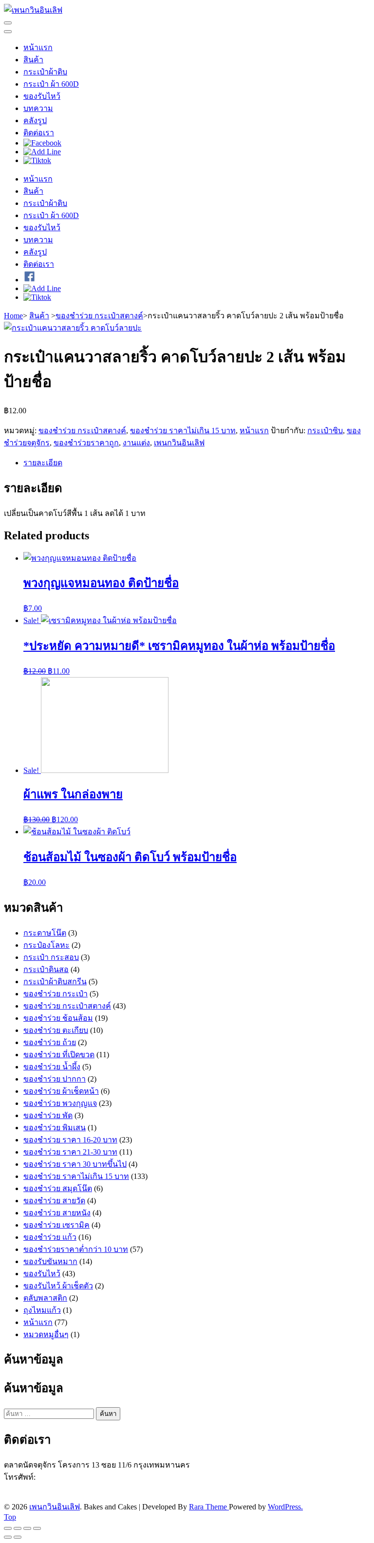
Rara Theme (209, 1507)
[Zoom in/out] (37, 1528)
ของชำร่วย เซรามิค (56, 1225)
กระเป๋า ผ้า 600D (51, 84)
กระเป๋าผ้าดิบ (45, 72)
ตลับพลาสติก (45, 1298)
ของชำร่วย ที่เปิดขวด (58, 1054)
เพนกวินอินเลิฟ (179, 443)
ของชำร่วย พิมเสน (54, 1127)
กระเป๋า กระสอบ (51, 957)
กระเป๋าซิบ (325, 430)
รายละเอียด (42, 463)
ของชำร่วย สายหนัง (57, 1213)
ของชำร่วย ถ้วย (49, 1042)
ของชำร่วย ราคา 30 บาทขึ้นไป (75, 1164)
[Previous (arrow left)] (8, 1537)
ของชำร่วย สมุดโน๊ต (57, 1188)
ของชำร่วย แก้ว (49, 1237)
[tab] (196, 463)
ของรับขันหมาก (50, 1261)
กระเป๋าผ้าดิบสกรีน (55, 981)
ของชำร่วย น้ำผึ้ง (51, 1067)
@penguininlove (57, 1487)
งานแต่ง (136, 443)
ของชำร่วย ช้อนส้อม (58, 1018)
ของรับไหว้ (41, 96)
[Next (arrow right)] (17, 1537)
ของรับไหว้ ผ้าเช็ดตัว (58, 1286)
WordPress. (285, 1507)
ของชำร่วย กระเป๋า (55, 994)
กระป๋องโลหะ (46, 945)
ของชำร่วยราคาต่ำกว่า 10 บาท (75, 1249)
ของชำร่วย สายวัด (54, 1200)
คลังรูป (35, 120)
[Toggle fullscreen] (27, 1528)
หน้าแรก (38, 47)
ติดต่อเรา (38, 133)
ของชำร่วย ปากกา (54, 1079)
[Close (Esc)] (8, 1528)
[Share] (17, 1528)
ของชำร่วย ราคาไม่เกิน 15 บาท (183, 430)
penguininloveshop (67, 1496)
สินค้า (33, 59)
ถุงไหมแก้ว (42, 1310)
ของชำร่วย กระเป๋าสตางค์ (82, 430)
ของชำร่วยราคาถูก (86, 443)
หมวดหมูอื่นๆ (46, 1334)
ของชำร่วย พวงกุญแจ (60, 1103)
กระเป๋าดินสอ (46, 969)
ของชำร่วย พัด (48, 1115)
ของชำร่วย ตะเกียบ (55, 1030)
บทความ (38, 108)
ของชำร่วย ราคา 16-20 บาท (70, 1140)
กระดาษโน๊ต (44, 933)
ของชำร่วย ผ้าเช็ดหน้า (61, 1091)
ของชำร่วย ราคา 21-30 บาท (70, 1152)
